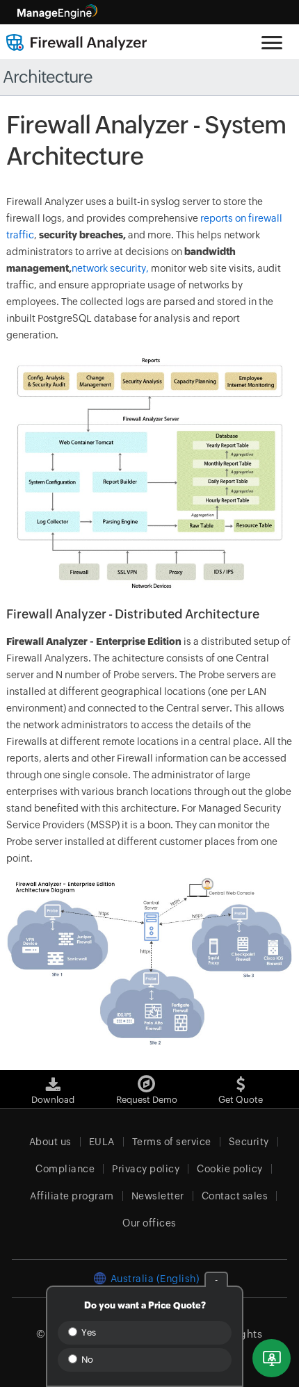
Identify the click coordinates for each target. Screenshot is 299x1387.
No (86, 1359)
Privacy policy (145, 1169)
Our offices (149, 1223)
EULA (102, 1142)
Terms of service (171, 1142)
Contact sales (235, 1196)
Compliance (65, 1169)
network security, (110, 268)
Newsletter (157, 1196)
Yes (87, 1332)
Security (249, 1142)
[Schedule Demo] (271, 1358)
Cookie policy (230, 1169)
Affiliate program (72, 1196)
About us (50, 1142)
